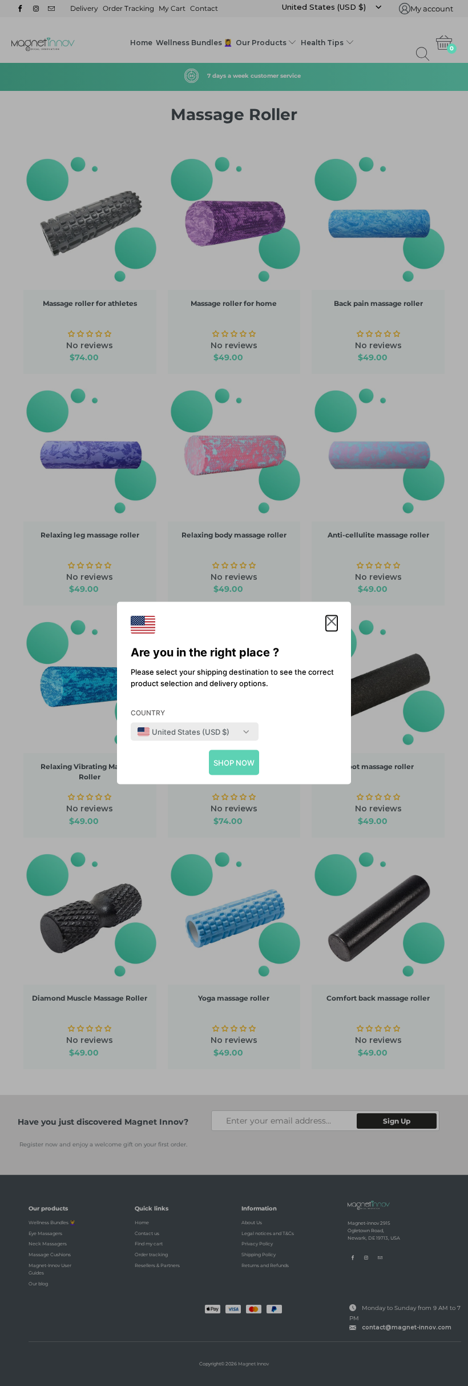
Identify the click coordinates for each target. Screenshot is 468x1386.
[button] (331, 623)
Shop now (234, 762)
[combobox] (183, 732)
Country (148, 712)
